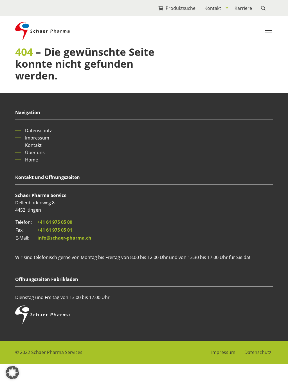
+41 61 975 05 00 (54, 222)
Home (31, 160)
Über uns (35, 152)
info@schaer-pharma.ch (64, 238)
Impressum (37, 138)
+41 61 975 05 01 (54, 230)
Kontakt (212, 8)
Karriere (243, 8)
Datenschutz (38, 130)
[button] (12, 372)
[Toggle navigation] (268, 31)
